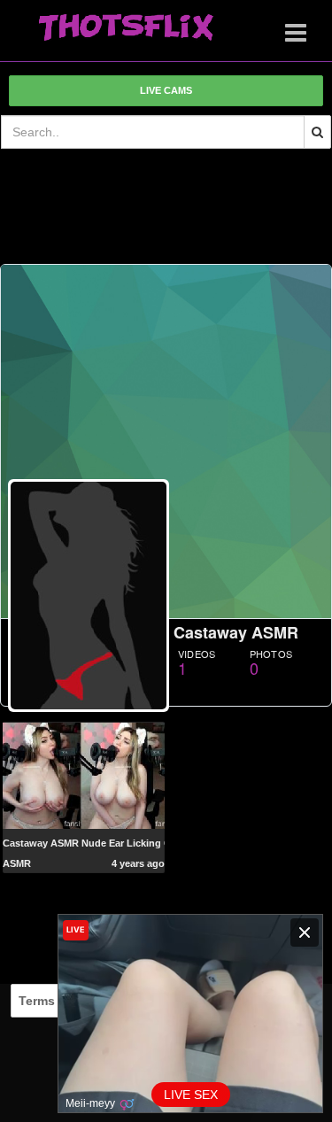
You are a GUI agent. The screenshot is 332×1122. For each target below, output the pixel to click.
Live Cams (166, 90)
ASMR (17, 863)
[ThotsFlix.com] (125, 28)
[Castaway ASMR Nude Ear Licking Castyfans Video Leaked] (83, 775)
